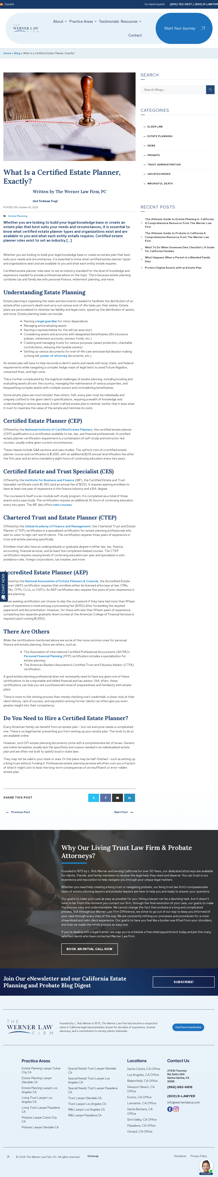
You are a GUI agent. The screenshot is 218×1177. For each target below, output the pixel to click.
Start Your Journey (179, 28)
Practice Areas (81, 21)
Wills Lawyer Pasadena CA (85, 1115)
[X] (93, 798)
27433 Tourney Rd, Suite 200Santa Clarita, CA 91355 (178, 1076)
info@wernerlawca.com (183, 1102)
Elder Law (155, 126)
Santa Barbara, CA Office (140, 1111)
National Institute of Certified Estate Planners (58, 429)
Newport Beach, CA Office (141, 1089)
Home (7, 53)
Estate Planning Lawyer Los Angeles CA (39, 1090)
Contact (135, 35)
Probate (153, 155)
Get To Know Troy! (45, 201)
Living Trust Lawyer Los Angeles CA (37, 1100)
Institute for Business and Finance (49, 480)
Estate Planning (17, 216)
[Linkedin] (129, 798)
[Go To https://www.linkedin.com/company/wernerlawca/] (176, 1111)
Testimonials (109, 21)
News (151, 145)
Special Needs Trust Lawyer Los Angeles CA (89, 1080)
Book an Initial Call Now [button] (90, 949)
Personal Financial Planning (43, 656)
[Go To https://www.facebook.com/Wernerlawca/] (170, 1111)
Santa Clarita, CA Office (143, 1069)
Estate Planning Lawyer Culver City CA (41, 1070)
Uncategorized (159, 173)
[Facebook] (105, 798)
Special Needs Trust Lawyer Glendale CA (92, 1070)
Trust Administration (164, 164)
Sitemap (93, 1156)
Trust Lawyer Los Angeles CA (87, 1104)
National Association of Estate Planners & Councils (61, 581)
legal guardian (47, 321)
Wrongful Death (160, 183)
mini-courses (62, 505)
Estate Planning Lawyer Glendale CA (37, 1080)
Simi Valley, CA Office (142, 1119)
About (58, 21)
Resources (129, 21)
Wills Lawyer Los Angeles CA (86, 1109)
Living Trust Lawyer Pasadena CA (41, 1110)
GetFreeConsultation (188, 1027)
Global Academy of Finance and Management (58, 526)
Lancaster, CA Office (141, 1103)
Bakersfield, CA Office (142, 1081)
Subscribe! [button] (184, 982)
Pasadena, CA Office (141, 1125)
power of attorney (53, 356)
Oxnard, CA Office (139, 1131)
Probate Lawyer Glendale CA (40, 1127)
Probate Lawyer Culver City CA (39, 1120)
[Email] (117, 798)
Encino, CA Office (139, 1097)
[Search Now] (210, 89)
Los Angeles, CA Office (143, 1075)
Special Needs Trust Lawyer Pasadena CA (93, 1090)
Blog (17, 53)
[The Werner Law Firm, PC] (25, 28)
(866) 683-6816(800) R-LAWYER (181, 1091)
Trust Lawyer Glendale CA (85, 1098)
